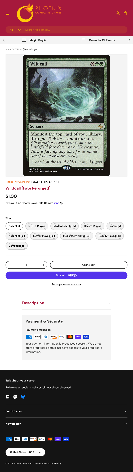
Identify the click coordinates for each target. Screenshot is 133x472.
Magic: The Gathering (18, 181)
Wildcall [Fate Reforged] (26, 49)
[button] (125, 13)
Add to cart (88, 264)
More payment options (66, 284)
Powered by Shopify (51, 463)
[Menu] (7, 13)
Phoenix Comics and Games (27, 463)
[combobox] (66, 29)
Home (8, 49)
